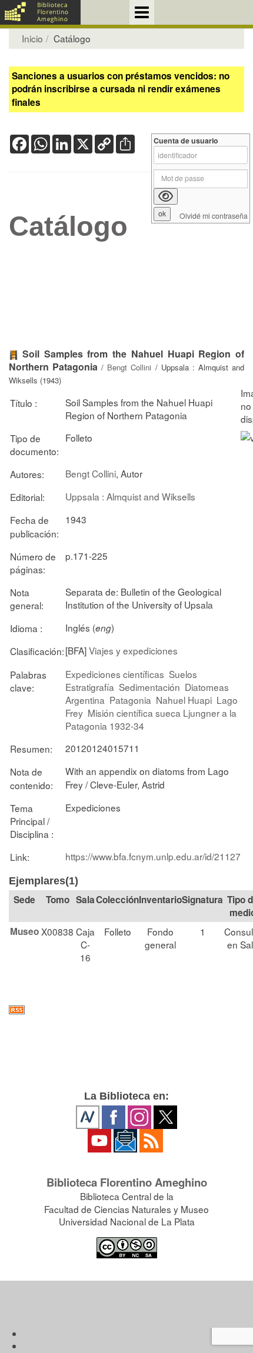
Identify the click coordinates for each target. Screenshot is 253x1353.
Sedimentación (149, 686)
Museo (24, 931)
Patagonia (130, 699)
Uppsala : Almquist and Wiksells (130, 496)
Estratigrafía (89, 686)
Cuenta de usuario (186, 141)
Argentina (85, 699)
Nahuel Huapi (184, 699)
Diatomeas (207, 686)
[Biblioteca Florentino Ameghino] (40, 12)
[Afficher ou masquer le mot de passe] (166, 196)
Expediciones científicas (114, 673)
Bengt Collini (129, 367)
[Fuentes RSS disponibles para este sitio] (126, 1009)
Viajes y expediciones (133, 650)
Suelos (183, 673)
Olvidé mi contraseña (213, 216)
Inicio (32, 38)
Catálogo (68, 226)
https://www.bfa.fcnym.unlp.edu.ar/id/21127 (153, 856)
